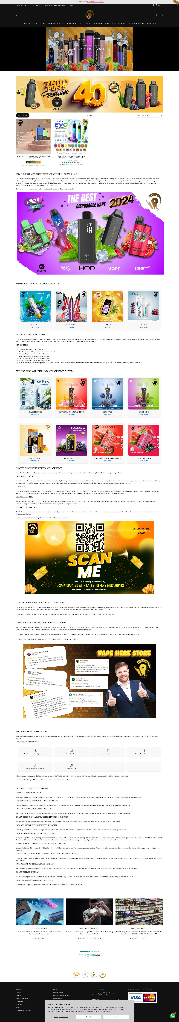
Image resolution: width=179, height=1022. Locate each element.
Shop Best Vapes (39, 938)
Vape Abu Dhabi (136, 23)
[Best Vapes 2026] (39, 911)
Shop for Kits (30, 23)
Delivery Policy (58, 992)
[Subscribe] (118, 999)
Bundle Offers (48, 5)
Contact (26, 5)
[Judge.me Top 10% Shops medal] (102, 975)
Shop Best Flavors (139, 938)
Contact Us (19, 992)
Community (19, 1001)
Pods (88, 23)
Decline (116, 1017)
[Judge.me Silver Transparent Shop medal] (85, 975)
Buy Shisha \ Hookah (60, 5)
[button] (67, 162)
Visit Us (18, 995)
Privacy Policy (105, 1011)
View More (35, 327)
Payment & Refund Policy (61, 995)
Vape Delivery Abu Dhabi (23, 1010)
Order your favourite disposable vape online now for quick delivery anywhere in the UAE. (47, 639)
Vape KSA (39, 5)
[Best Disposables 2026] (89, 911)
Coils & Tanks (101, 23)
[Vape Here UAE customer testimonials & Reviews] (89, 718)
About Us (19, 5)
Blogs (71, 5)
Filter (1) (24, 115)
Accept (88, 1017)
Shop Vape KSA (20, 1004)
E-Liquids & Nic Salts (51, 23)
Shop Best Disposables (89, 938)
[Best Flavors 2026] (139, 911)
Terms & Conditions (22, 998)
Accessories (118, 23)
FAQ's (32, 5)
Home (78, 45)
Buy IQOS (151, 23)
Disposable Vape (74, 23)
